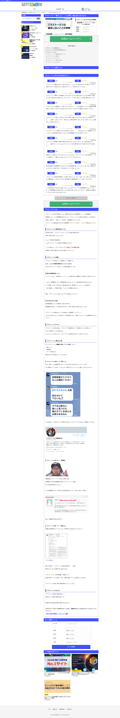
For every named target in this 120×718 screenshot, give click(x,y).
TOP (49, 709)
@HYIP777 (50, 560)
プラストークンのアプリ (53, 58)
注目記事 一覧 (54, 709)
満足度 (54, 630)
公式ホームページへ (71, 38)
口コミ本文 (54, 623)
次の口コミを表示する (71, 197)
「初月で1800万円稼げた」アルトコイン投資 (56, 613)
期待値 (54, 638)
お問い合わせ (69, 709)
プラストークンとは (51, 52)
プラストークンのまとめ (53, 62)
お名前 (54, 642)
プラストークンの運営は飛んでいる (56, 54)
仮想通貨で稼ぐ (62, 709)
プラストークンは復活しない (53, 48)
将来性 (54, 634)
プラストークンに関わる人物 (54, 60)
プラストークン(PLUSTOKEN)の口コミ (56, 50)
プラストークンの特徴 (52, 56)
